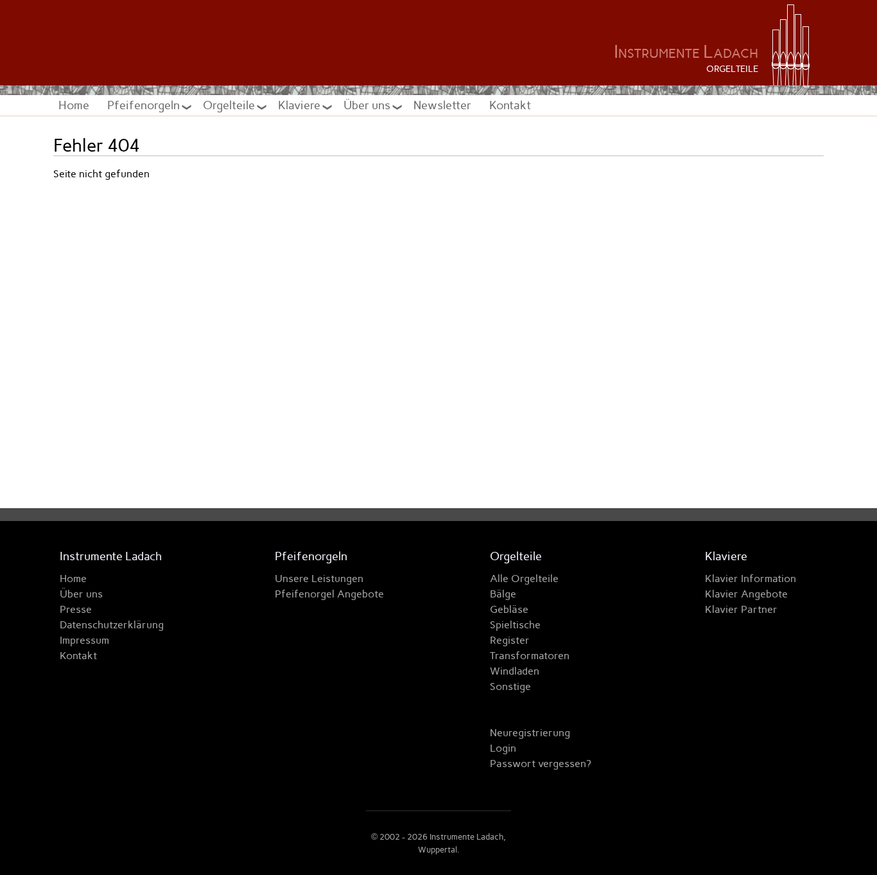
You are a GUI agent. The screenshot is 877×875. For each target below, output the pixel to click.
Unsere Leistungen (319, 578)
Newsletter (442, 105)
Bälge (503, 594)
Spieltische (515, 625)
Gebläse (509, 609)
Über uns (368, 105)
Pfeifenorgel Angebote (329, 594)
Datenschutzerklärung (112, 625)
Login (503, 748)
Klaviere (300, 105)
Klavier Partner (741, 609)
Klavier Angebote (746, 594)
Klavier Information (750, 578)
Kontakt (510, 105)
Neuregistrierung (530, 733)
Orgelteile (230, 105)
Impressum (84, 640)
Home (73, 105)
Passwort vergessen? (540, 763)
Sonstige (510, 686)
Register (510, 640)
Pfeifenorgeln (144, 105)
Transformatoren (529, 656)
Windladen (514, 671)
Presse (76, 609)
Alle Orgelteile (524, 578)
